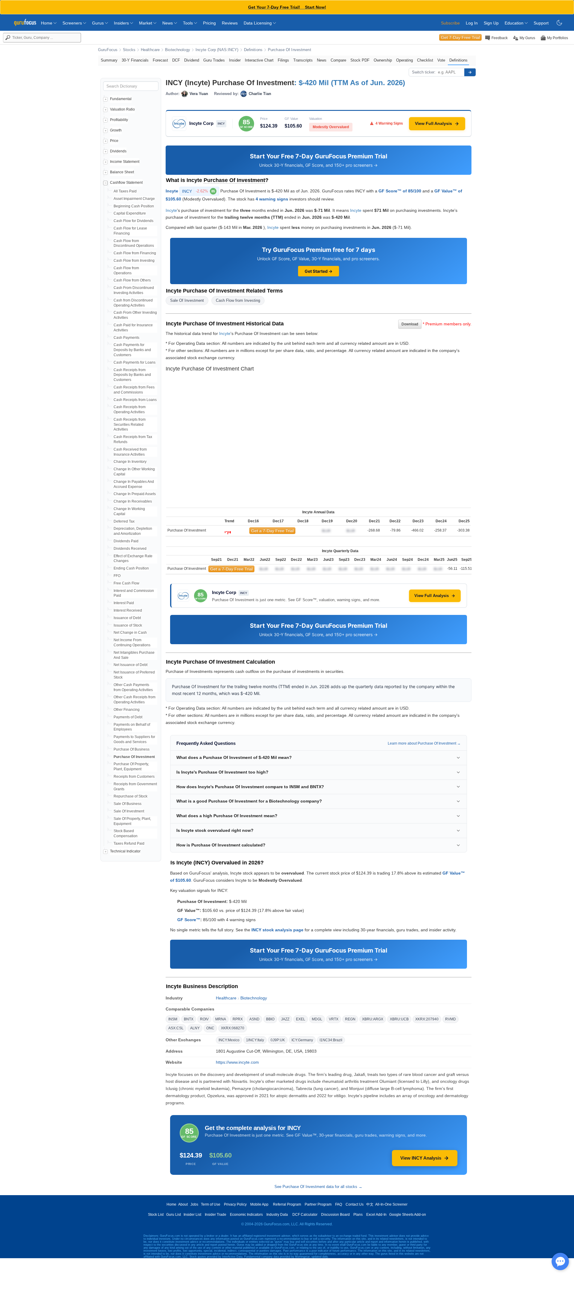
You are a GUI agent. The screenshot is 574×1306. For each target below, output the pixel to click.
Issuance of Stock (128, 625)
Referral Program (287, 1204)
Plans (358, 1214)
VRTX (333, 1019)
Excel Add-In (376, 1214)
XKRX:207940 (427, 1019)
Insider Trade (215, 1214)
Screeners (72, 23)
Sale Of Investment (129, 811)
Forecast (160, 60)
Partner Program (318, 1204)
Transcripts (303, 60)
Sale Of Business (127, 804)
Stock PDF (360, 60)
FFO (117, 576)
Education (515, 23)
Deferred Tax (124, 521)
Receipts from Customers (134, 776)
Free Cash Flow (126, 583)
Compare (338, 60)
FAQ (338, 1204)
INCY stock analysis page (277, 929)
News (168, 23)
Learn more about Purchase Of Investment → (424, 743)
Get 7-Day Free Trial (460, 37)
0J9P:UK (278, 1040)
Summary (109, 60)
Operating (404, 60)
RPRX (238, 1019)
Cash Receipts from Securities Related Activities (130, 424)
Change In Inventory (130, 462)
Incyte (172, 190)
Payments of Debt (128, 717)
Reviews (230, 23)
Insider (235, 60)
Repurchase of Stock (130, 796)
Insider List (192, 1214)
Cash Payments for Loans (134, 362)
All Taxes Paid (125, 191)
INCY (198, 191)
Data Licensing (258, 23)
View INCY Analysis (420, 1157)
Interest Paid (124, 603)
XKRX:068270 (232, 1028)
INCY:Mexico (229, 1040)
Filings (283, 60)
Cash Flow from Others (132, 280)
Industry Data (277, 1214)
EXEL (300, 1019)
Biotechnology (177, 50)
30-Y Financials (135, 60)
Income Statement (124, 162)
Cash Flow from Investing (134, 260)
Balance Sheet (122, 172)
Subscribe (450, 23)
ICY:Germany (302, 1040)
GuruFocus (107, 50)
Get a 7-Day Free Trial (272, 530)
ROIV (204, 1019)
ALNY (195, 1028)
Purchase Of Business (131, 749)
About (183, 1204)
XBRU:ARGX (372, 1019)
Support (541, 23)
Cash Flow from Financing (135, 253)
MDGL (317, 1019)
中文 (369, 1204)
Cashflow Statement (126, 182)
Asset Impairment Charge (134, 199)
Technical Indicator (125, 851)
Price (114, 141)
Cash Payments (126, 338)
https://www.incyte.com (237, 1062)
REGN (350, 1019)
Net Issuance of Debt (130, 665)
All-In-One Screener (391, 1204)
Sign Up (491, 23)
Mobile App (259, 1204)
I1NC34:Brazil (331, 1040)
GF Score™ (188, 919)
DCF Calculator (304, 1214)
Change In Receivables (133, 501)
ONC (210, 1028)
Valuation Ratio (122, 109)
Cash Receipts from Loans (135, 400)
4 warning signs (272, 199)
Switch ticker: (424, 72)
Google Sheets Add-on (407, 1214)
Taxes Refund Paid (129, 843)
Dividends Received (130, 548)
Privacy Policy (235, 1204)
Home (47, 23)
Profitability (119, 120)
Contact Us (355, 1204)
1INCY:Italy (255, 1040)
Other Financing (127, 710)
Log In (472, 23)
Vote (441, 60)
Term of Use (210, 1204)
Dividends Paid (126, 541)
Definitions (253, 50)
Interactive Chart (259, 60)
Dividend (191, 60)
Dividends (118, 151)
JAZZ (285, 1019)
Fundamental (121, 99)
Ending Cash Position (131, 568)
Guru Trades (214, 60)
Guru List (173, 1214)
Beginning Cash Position (134, 206)
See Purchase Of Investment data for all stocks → (318, 1186)
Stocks (129, 50)
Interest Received (128, 610)
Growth (116, 130)
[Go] (470, 72)
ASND (254, 1019)
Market (146, 23)
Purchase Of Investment (289, 50)
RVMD (450, 1019)
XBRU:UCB (399, 1019)
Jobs (194, 1204)
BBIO (270, 1019)
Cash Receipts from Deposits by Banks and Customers (132, 375)
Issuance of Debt (127, 618)
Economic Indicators (246, 1214)
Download (410, 324)
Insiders (122, 23)
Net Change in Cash (130, 632)
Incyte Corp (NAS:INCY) (217, 50)
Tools (188, 23)
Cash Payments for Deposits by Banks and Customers (132, 350)
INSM (172, 1019)
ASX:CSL (176, 1028)
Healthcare (150, 50)
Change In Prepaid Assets (135, 494)
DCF (176, 60)
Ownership (383, 60)
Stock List (156, 1214)
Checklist (425, 60)
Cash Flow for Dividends (133, 221)
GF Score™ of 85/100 (399, 190)
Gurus (98, 23)
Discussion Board (335, 1214)
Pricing (209, 23)
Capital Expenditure (130, 213)
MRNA (220, 1019)
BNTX (188, 1019)
